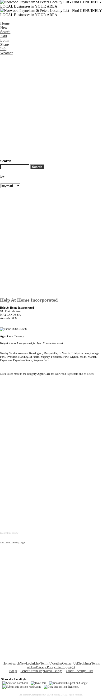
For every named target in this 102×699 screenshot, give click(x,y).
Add (3, 36)
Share (4, 45)
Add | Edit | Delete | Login (12, 542)
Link (37, 663)
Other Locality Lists (79, 671)
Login (4, 40)
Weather (6, 53)
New (4, 28)
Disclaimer (84, 663)
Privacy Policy (46, 667)
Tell (43, 663)
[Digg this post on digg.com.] (61, 686)
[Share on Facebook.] (15, 683)
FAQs (13, 671)
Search (5, 32)
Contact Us (69, 663)
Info (3, 49)
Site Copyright (65, 667)
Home (4, 23)
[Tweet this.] (39, 683)
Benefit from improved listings (41, 671)
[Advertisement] (51, 106)
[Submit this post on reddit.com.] (21, 686)
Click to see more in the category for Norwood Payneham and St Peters (47, 373)
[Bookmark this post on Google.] (68, 683)
